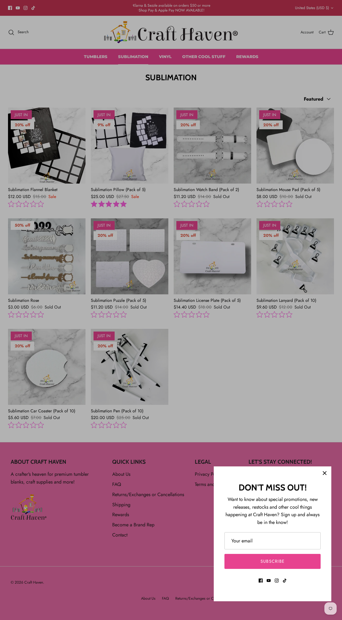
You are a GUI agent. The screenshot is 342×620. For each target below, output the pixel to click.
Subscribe (273, 561)
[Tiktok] (285, 581)
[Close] (325, 473)
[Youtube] (269, 581)
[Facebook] (261, 581)
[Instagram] (277, 581)
